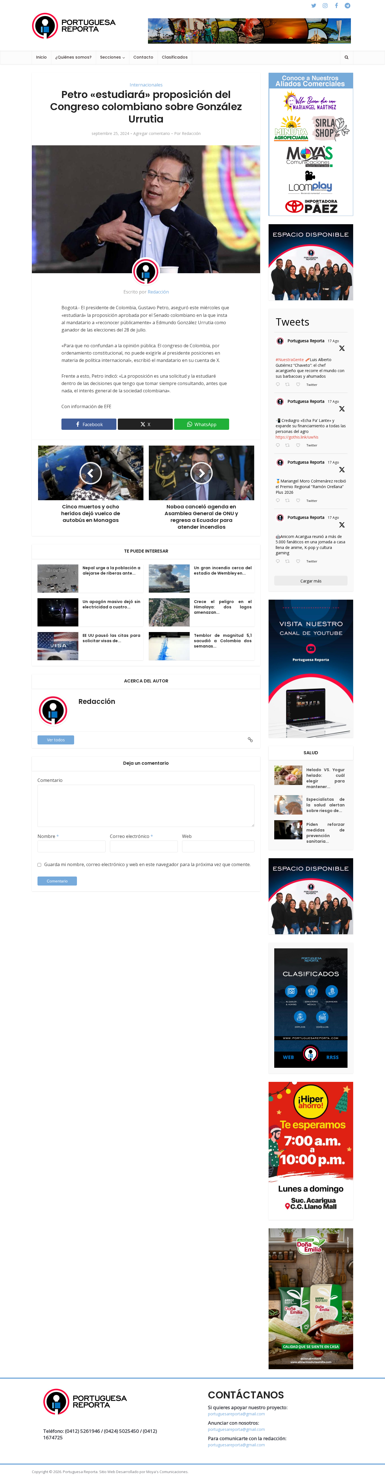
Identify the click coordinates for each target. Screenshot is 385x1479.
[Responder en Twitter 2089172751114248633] (279, 500)
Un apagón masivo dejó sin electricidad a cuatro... (111, 604)
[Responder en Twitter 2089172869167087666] (279, 384)
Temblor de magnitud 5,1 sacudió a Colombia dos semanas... (223, 641)
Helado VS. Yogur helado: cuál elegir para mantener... (325, 778)
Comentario (50, 780)
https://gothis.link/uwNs (297, 437)
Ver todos (56, 739)
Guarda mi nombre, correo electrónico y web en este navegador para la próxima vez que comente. (147, 864)
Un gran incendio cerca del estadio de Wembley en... (223, 570)
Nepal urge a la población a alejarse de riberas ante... (111, 570)
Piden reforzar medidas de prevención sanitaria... (325, 833)
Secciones (110, 57)
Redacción (191, 133)
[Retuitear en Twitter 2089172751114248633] (289, 500)
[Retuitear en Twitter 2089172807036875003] (289, 445)
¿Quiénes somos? (73, 57)
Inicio (41, 57)
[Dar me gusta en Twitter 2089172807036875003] (300, 445)
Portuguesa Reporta (305, 340)
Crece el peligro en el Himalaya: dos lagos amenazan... (223, 607)
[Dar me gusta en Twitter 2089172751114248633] (300, 500)
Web (187, 836)
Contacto (143, 57)
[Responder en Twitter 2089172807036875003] (279, 445)
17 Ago (333, 341)
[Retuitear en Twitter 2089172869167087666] (289, 384)
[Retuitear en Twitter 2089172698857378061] (289, 561)
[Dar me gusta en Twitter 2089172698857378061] (300, 561)
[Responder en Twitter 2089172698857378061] (279, 561)
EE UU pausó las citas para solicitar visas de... (111, 638)
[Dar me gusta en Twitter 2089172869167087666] (300, 384)
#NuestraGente (290, 359)
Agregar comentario (151, 133)
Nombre (48, 836)
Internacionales (146, 85)
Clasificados (175, 57)
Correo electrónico (131, 836)
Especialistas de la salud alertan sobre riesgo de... (325, 805)
